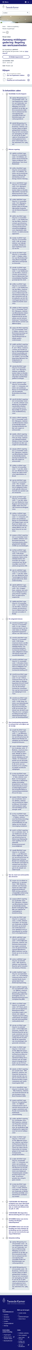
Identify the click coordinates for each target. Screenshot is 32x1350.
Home (4, 26)
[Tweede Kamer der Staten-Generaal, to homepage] (10, 7)
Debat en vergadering (12, 26)
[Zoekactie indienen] (28, 12)
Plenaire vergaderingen (8, 28)
